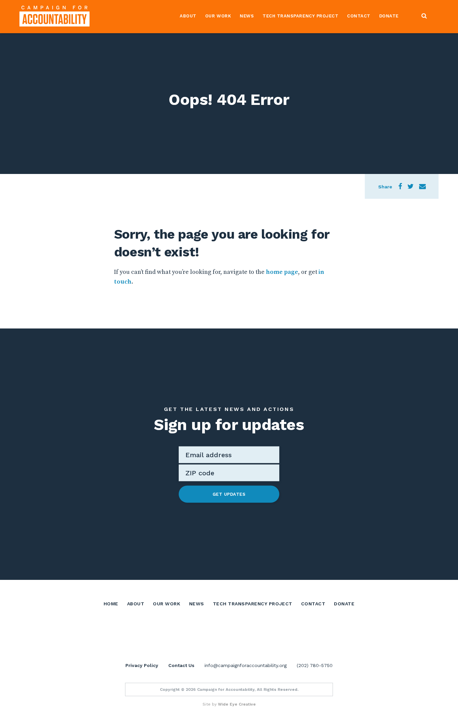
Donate (389, 15)
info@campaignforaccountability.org (246, 665)
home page (282, 272)
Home (111, 603)
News (247, 15)
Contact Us (181, 665)
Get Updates (229, 493)
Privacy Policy (141, 665)
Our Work (218, 15)
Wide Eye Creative (237, 704)
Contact (358, 15)
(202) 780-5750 (315, 665)
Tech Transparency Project (300, 15)
